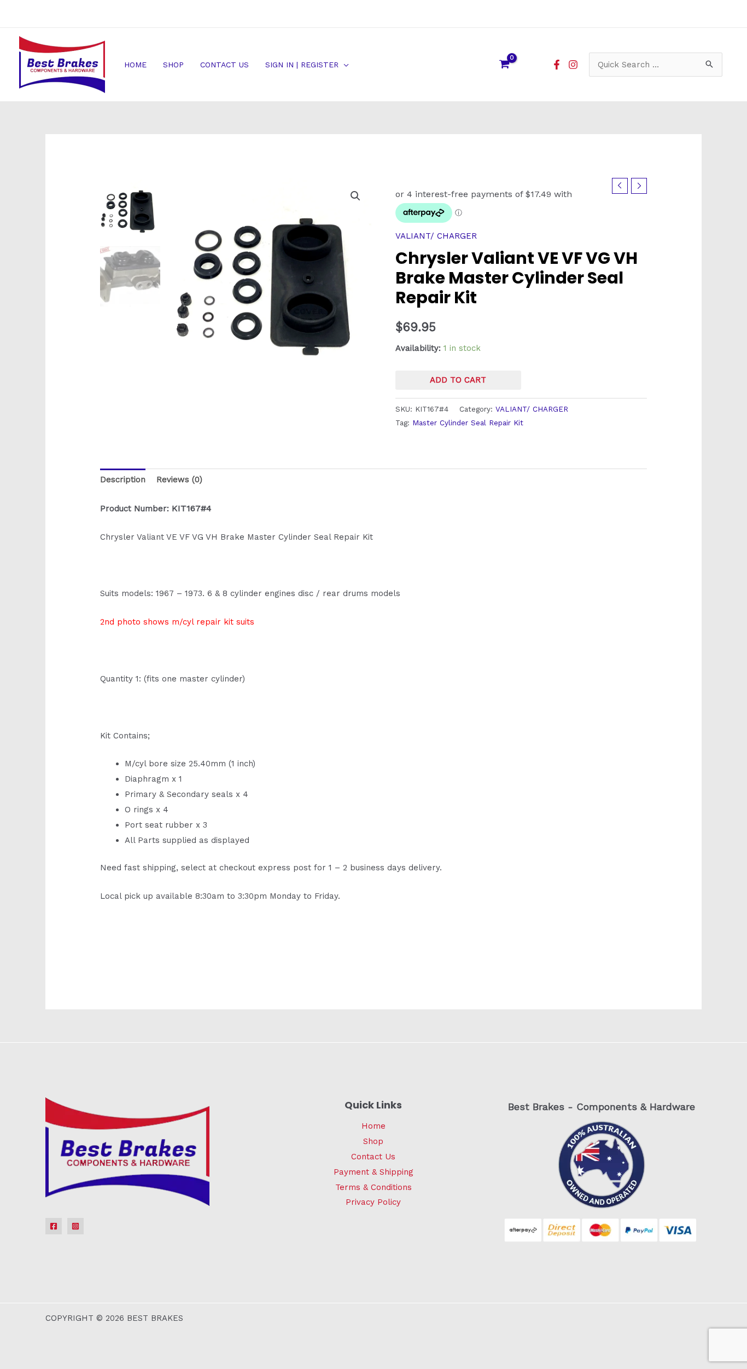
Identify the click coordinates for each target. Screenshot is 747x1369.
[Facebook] (557, 65)
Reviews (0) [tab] (179, 479)
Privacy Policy (373, 1202)
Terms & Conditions (373, 1187)
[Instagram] (573, 65)
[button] (344, 64)
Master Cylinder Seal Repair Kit (467, 422)
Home (373, 1126)
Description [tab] (122, 479)
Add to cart (458, 380)
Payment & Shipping (373, 1172)
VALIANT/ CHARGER (436, 236)
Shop (373, 1141)
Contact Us (373, 1157)
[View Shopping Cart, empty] (504, 64)
